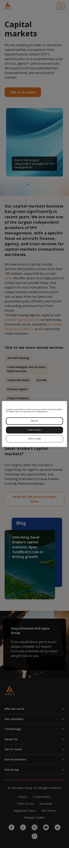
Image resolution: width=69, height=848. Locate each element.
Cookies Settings (34, 439)
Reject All (34, 421)
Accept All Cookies (34, 430)
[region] (34, 424)
